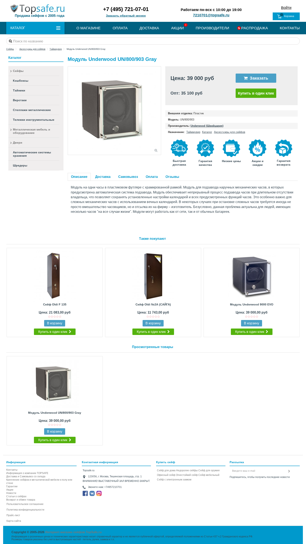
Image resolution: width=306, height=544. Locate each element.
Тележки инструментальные (33, 119)
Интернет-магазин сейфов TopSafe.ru (73, 532)
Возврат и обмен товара (20, 499)
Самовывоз (128, 176)
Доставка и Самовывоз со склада (25, 476)
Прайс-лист (13, 515)
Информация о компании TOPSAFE (27, 473)
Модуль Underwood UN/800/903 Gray (54, 412)
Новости (11, 493)
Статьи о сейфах (16, 496)
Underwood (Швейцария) (206, 125)
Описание (79, 176)
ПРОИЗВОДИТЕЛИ (212, 28)
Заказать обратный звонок (126, 15)
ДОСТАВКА (149, 28)
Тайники (19, 90)
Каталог (207, 132)
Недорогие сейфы (187, 470)
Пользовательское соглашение (25, 504)
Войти (286, 8)
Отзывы (172, 176)
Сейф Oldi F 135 (54, 304)
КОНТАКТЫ (290, 28)
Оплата (152, 176)
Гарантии (11, 486)
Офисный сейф (166, 475)
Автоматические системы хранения (32, 154)
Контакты (11, 469)
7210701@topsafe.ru (211, 15)
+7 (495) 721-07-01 (126, 9)
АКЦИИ (177, 28)
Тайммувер (193, 132)
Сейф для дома (166, 470)
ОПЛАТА (120, 28)
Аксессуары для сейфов (229, 132)
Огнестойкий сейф (187, 475)
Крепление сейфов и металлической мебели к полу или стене (39, 481)
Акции (9, 489)
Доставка (103, 176)
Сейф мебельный (208, 475)
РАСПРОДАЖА (254, 28)
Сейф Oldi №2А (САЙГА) (153, 304)
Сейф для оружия (209, 470)
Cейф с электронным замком (174, 479)
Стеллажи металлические (32, 110)
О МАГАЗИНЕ (88, 28)
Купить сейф (165, 462)
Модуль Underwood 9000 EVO (251, 304)
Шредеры (20, 165)
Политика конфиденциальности (25, 509)
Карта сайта (13, 520)
